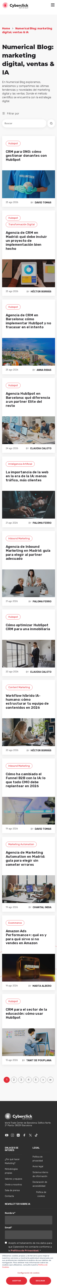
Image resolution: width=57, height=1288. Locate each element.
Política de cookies (41, 1194)
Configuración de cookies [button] (28, 1273)
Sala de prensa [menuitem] (12, 1190)
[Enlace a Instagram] (12, 1135)
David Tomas (43, 202)
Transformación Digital (21, 224)
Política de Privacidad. (25, 1250)
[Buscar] (51, 123)
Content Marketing (19, 687)
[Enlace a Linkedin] (18, 1135)
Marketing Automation (21, 844)
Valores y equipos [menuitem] (13, 1179)
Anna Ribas (44, 370)
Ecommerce (15, 922)
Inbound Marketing (19, 538)
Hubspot (13, 143)
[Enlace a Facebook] (24, 1135)
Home (6, 28)
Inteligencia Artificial (20, 464)
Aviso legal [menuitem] (38, 1166)
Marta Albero (42, 985)
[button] (53, 5)
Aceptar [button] (16, 1281)
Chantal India (42, 907)
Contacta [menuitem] (9, 1196)
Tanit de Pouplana (38, 1060)
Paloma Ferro (42, 522)
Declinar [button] (40, 1281)
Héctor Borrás (41, 291)
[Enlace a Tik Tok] (36, 1135)
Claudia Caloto (40, 448)
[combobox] (24, 123)
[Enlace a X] (30, 1135)
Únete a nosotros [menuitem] (13, 1184)
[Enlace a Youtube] (7, 1135)
